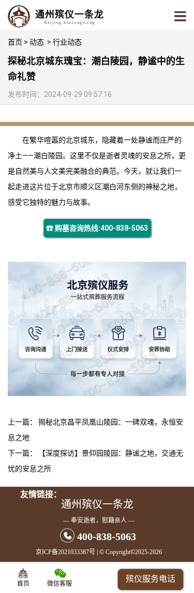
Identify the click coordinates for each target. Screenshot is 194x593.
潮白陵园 (48, 155)
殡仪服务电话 (150, 579)
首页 (15, 42)
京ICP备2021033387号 (65, 552)
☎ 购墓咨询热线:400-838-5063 (97, 228)
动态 (36, 42)
